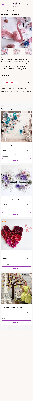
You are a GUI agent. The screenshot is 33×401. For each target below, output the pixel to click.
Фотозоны (15, 10)
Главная (3, 10)
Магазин (9, 10)
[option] (16, 32)
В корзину (9, 82)
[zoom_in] (16, 32)
